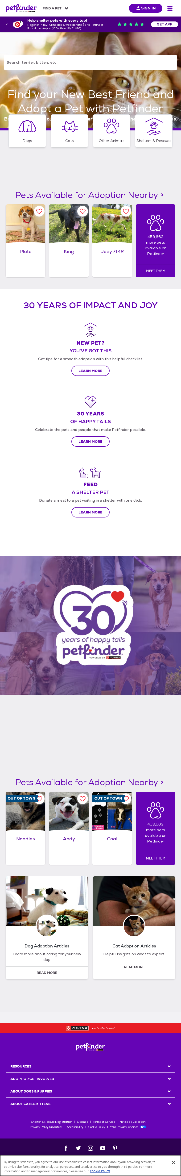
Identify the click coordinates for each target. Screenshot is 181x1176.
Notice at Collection (133, 1122)
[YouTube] (102, 1148)
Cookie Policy (96, 1127)
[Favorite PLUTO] (39, 211)
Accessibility (75, 1127)
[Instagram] (90, 1148)
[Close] (173, 1162)
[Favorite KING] (83, 211)
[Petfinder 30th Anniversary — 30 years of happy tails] (90, 625)
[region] (90, 1165)
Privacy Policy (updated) (46, 1127)
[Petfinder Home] (21, 8)
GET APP (165, 24)
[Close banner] (6, 24)
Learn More (90, 371)
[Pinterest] (115, 1148)
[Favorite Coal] (126, 799)
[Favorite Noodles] (39, 799)
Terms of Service (104, 1122)
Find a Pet (52, 8)
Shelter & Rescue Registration (51, 1122)
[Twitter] (78, 1148)
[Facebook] (66, 1148)
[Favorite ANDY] (83, 799)
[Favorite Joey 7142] (126, 211)
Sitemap (82, 1122)
